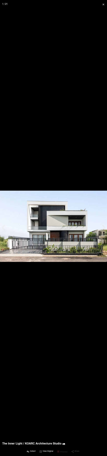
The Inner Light (12, 443)
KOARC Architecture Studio (43, 443)
